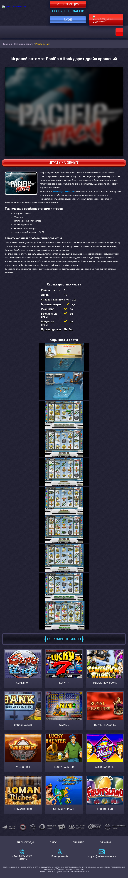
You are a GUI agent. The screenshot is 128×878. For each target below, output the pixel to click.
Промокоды (25, 842)
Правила (78, 842)
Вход (68, 20)
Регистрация (68, 4)
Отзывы (105, 842)
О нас (53, 842)
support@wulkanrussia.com (102, 856)
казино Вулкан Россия (63, 191)
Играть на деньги (64, 163)
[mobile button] (119, 32)
